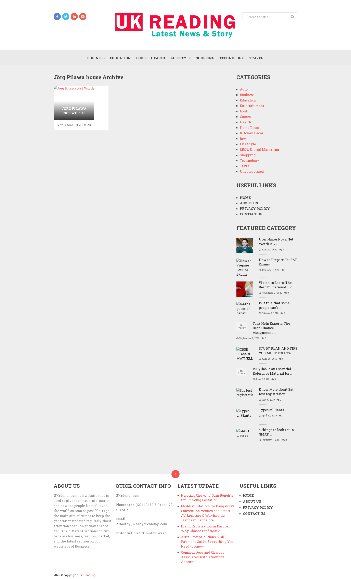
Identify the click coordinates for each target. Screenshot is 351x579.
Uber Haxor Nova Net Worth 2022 (276, 241)
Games (245, 116)
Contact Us (251, 214)
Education (120, 58)
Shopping (205, 58)
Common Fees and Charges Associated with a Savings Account (202, 557)
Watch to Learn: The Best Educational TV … (277, 284)
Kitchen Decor (251, 133)
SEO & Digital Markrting (259, 149)
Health (158, 58)
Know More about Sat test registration (276, 391)
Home (245, 197)
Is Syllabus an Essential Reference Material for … (272, 371)
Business (96, 58)
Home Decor (249, 127)
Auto (244, 89)
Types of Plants (271, 410)
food (141, 58)
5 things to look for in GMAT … (276, 432)
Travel (256, 58)
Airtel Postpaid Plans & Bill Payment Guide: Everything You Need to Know (207, 541)
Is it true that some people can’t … (274, 305)
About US (249, 203)
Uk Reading (86, 575)
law (243, 138)
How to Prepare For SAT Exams (278, 262)
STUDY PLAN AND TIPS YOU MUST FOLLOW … (278, 350)
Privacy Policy (255, 208)
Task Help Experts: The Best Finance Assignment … (271, 328)
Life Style (181, 58)
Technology (232, 58)
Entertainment (252, 106)
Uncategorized (252, 171)
